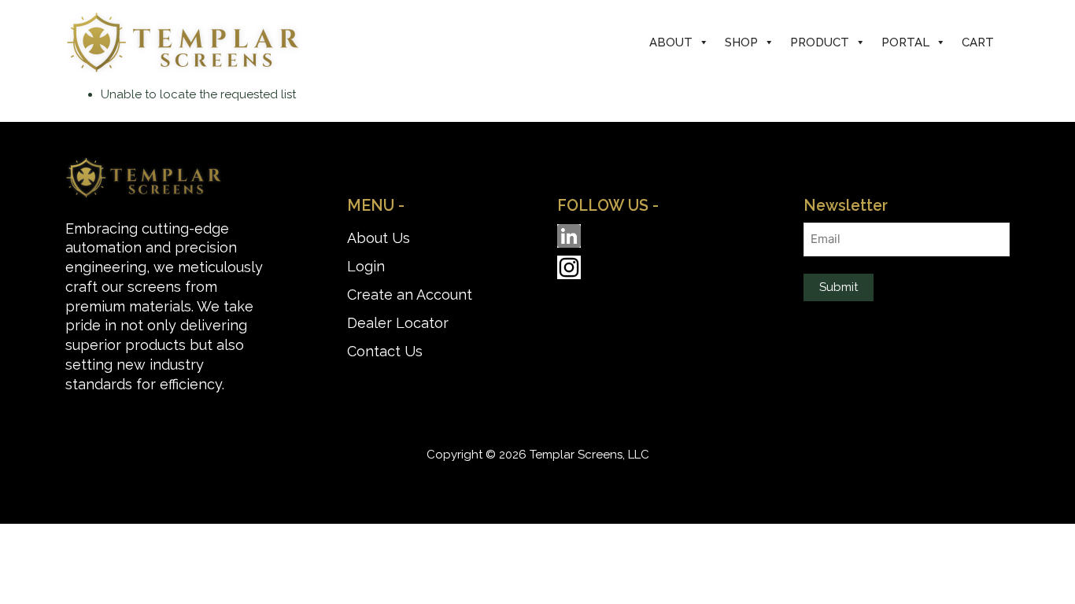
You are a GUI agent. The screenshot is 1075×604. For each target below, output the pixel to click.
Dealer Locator (398, 323)
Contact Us (385, 351)
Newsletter (845, 206)
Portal (905, 42)
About (671, 42)
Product (819, 42)
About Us (378, 238)
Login (366, 266)
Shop (741, 42)
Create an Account (409, 294)
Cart (978, 42)
